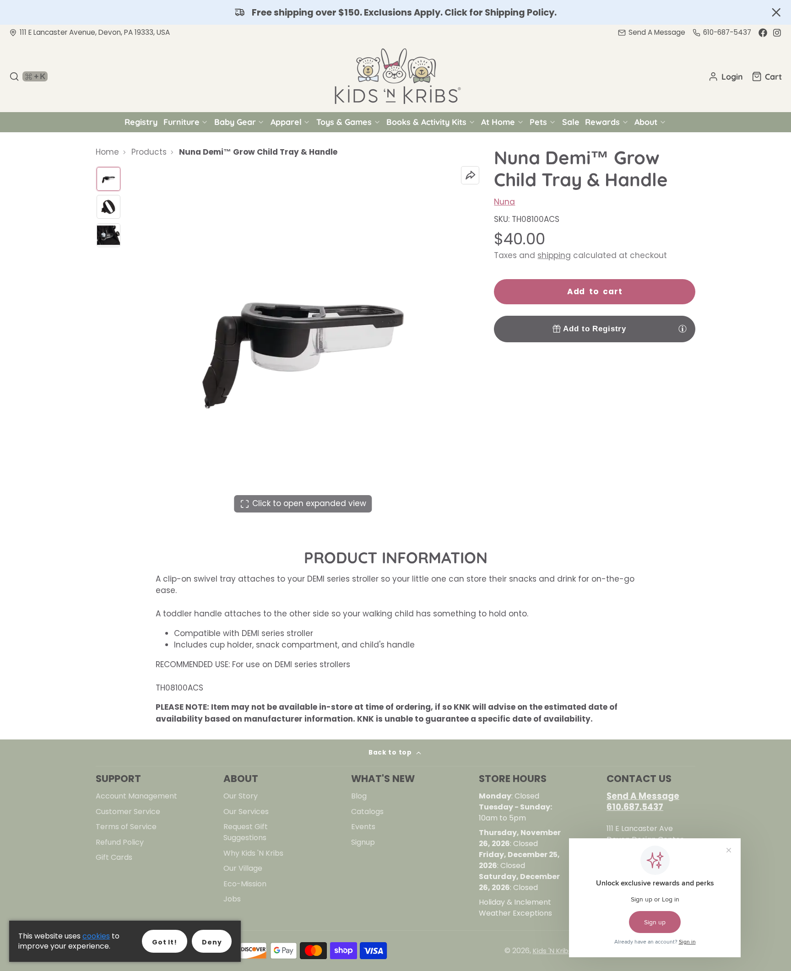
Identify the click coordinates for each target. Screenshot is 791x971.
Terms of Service (126, 826)
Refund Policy (120, 842)
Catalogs (367, 811)
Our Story (240, 796)
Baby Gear (235, 122)
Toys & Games (344, 122)
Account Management (136, 796)
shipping (554, 255)
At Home (498, 122)
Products (149, 151)
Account (725, 76)
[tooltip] (682, 329)
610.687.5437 (635, 807)
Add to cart (595, 291)
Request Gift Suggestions (245, 832)
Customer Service (128, 811)
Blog (359, 796)
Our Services (246, 811)
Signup (363, 842)
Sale (571, 122)
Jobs (232, 899)
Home (107, 151)
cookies (96, 936)
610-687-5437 (727, 32)
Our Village (242, 868)
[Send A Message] (651, 32)
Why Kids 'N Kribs (253, 853)
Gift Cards (114, 857)
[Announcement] (395, 12)
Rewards (602, 122)
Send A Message (643, 796)
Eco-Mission (244, 884)
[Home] (395, 76)
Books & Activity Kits (426, 122)
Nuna (504, 201)
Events (363, 826)
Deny (212, 942)
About (645, 122)
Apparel (286, 122)
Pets (538, 122)
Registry (141, 122)
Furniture (181, 122)
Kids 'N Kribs (552, 950)
